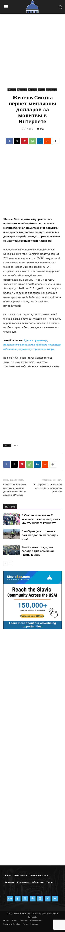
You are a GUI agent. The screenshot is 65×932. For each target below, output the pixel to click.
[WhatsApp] (32, 141)
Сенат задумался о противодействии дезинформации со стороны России (14, 490)
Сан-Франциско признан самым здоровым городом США (40, 535)
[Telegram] (40, 898)
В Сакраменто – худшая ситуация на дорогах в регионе (48, 488)
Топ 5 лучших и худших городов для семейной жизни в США (38, 550)
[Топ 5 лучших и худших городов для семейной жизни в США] (11, 550)
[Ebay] (10, 898)
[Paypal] (33, 898)
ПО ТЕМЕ (10, 506)
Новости (11, 90)
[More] (55, 141)
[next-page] (11, 563)
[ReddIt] (47, 141)
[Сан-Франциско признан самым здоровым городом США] (11, 534)
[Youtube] (55, 898)
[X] (17, 141)
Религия (32, 90)
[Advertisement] (32, 53)
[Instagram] (25, 898)
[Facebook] (9, 141)
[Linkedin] (40, 141)
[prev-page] (5, 563)
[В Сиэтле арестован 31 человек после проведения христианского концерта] (11, 519)
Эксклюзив (51, 90)
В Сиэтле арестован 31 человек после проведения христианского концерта (41, 519)
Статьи (41, 90)
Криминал (22, 90)
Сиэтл (15, 445)
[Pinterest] (24, 141)
